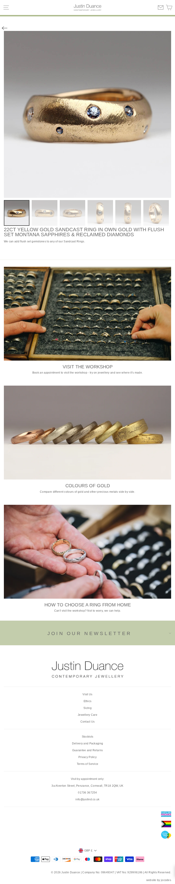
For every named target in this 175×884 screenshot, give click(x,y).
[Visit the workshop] (87, 314)
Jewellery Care (87, 714)
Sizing (87, 708)
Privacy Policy (87, 757)
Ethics (88, 701)
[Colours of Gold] (87, 433)
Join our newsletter (89, 633)
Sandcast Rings (74, 241)
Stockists (87, 736)
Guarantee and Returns (87, 750)
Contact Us (87, 721)
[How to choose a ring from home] (87, 552)
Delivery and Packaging (87, 743)
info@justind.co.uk (87, 799)
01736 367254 (87, 792)
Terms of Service (87, 764)
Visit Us (87, 694)
